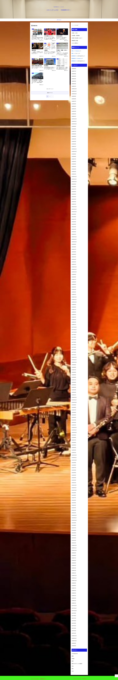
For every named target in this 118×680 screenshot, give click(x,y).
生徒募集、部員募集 (76, 35)
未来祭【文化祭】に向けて (77, 38)
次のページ (50, 92)
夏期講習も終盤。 (75, 40)
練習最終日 (74, 55)
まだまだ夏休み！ (75, 43)
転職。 (73, 50)
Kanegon (77, 50)
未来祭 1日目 (74, 33)
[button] (86, 25)
